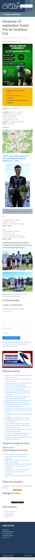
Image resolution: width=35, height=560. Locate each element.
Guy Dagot (8, 470)
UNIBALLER (30, 557)
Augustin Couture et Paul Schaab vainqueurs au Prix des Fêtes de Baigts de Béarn (18, 388)
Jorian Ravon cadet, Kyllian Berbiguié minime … (17, 246)
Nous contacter (9, 513)
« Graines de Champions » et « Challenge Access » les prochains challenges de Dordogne (18, 384)
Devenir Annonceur (10, 511)
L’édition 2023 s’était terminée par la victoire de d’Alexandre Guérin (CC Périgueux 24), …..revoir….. (15, 158)
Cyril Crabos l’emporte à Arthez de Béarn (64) (17, 391)
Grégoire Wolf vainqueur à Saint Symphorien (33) (18, 400)
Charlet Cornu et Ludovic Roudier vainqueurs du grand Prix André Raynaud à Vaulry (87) (17, 397)
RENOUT (7, 475)
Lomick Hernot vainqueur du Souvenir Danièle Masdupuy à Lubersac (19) (17, 426)
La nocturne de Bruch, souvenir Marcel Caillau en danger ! (17, 461)
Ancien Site (5, 530)
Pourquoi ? (5, 488)
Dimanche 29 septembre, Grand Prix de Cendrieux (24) (15, 27)
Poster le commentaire (11, 338)
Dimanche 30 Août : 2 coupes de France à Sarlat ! (18, 408)
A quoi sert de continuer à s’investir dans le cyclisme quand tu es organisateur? (17, 456)
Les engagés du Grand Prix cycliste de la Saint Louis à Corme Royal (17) (17, 421)
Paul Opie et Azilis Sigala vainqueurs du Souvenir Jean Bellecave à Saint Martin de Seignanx (18, 434)
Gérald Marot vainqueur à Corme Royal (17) (16, 402)
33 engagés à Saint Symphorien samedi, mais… (18, 418)
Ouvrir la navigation (12, 14)
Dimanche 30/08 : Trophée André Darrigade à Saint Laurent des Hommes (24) (17, 405)
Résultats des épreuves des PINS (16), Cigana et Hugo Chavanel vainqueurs (18, 438)
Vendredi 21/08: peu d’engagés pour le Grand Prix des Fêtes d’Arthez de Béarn (18, 430)
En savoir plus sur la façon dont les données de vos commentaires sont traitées (17, 344)
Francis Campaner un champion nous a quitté (17, 423)
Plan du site (8, 517)
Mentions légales (9, 515)
